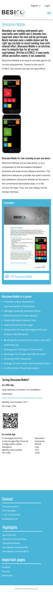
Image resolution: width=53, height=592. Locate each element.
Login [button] (47, 5)
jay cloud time (9, 535)
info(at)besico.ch (10, 518)
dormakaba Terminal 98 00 (16, 551)
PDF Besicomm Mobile (21, 276)
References (7, 575)
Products (6, 567)
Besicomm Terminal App (14, 539)
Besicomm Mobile (11, 543)
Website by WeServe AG (26, 588)
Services (6, 571)
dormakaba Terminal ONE (15, 547)
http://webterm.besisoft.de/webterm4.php (22, 398)
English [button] (34, 5)
